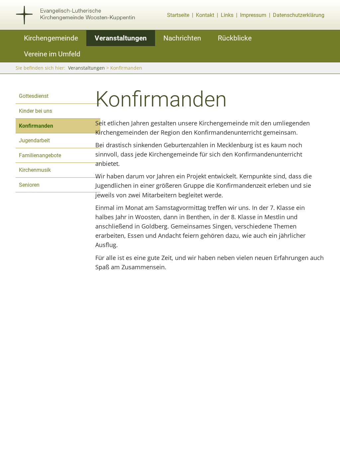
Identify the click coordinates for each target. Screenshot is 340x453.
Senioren (29, 185)
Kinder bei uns (35, 111)
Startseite (178, 15)
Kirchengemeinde (51, 38)
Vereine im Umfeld (52, 54)
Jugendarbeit (34, 140)
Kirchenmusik (35, 170)
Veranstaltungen (121, 38)
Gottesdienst (33, 96)
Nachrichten (182, 38)
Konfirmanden (36, 126)
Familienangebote (40, 155)
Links (227, 15)
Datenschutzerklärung (298, 15)
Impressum (253, 15)
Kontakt (205, 15)
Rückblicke (235, 38)
